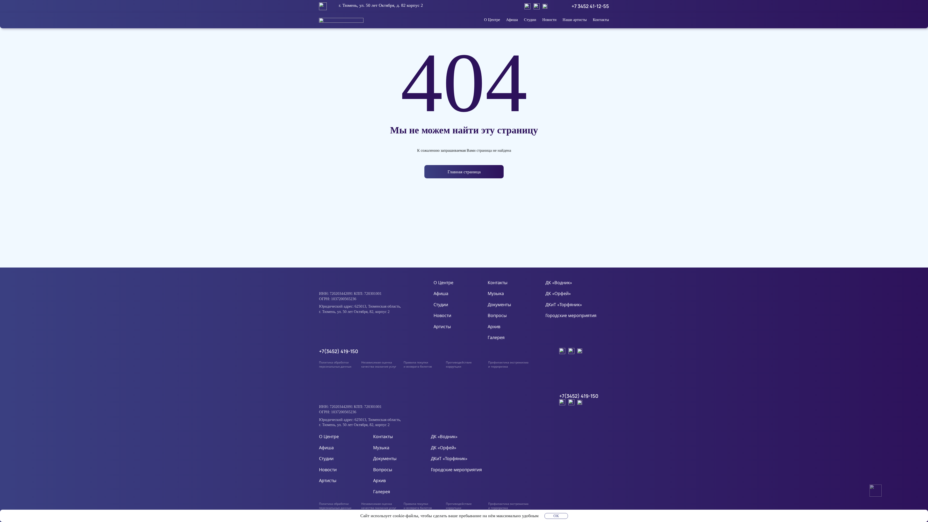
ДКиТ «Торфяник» (563, 304)
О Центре (492, 20)
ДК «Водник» (558, 282)
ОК (556, 516)
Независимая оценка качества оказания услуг (378, 364)
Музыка (496, 293)
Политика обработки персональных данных (335, 364)
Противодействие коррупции (459, 364)
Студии (530, 20)
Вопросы (497, 315)
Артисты (442, 326)
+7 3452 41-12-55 (590, 6)
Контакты (601, 20)
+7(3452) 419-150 (338, 351)
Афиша (512, 20)
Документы (499, 304)
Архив (494, 326)
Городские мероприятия (570, 315)
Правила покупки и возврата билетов (418, 364)
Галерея (496, 337)
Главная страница (464, 171)
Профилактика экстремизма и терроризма (508, 364)
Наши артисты (575, 20)
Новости (549, 20)
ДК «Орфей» (558, 293)
